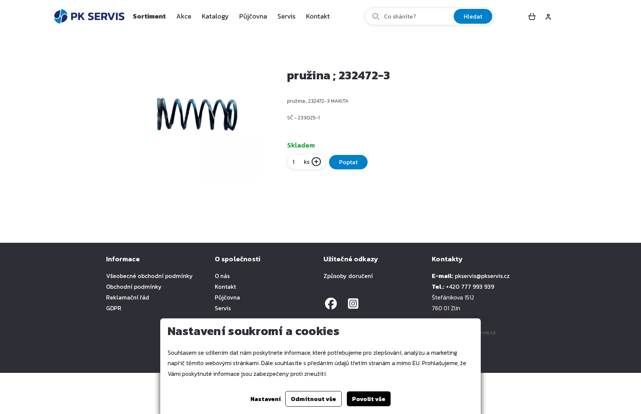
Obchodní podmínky (134, 286)
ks (306, 161)
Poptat (348, 162)
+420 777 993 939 (470, 286)
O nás (222, 275)
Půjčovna (253, 16)
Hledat (473, 16)
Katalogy (215, 16)
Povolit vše (368, 398)
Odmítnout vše (313, 398)
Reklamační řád (127, 297)
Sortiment (149, 16)
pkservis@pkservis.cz (482, 275)
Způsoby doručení (348, 275)
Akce (183, 16)
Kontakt (318, 16)
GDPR (113, 308)
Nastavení (265, 398)
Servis (286, 16)
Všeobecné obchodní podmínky (149, 275)
